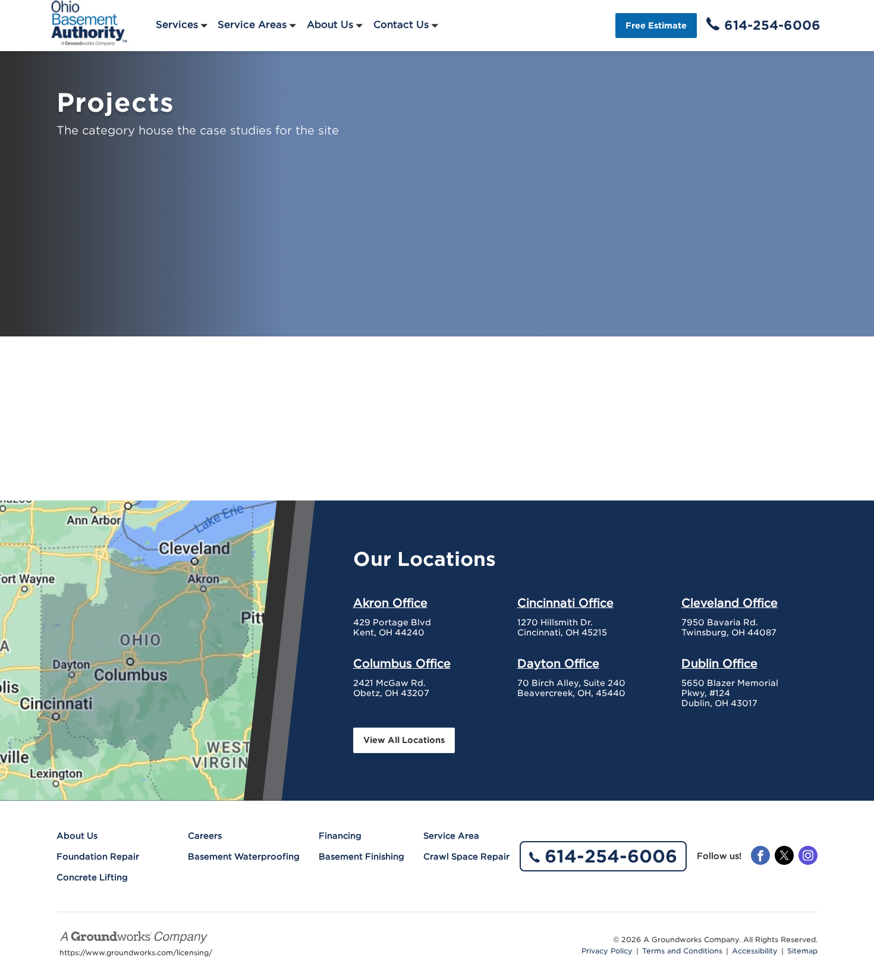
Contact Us (401, 24)
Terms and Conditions (682, 951)
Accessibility (755, 951)
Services (177, 24)
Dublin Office (719, 663)
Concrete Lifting (92, 877)
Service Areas (252, 24)
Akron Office (390, 602)
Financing (340, 836)
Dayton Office (558, 663)
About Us (330, 24)
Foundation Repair (97, 856)
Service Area (451, 836)
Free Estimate (656, 25)
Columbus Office (402, 663)
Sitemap (802, 951)
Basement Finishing (361, 856)
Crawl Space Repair (466, 856)
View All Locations (404, 740)
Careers (205, 836)
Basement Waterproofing (244, 856)
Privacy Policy (607, 951)
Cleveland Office (729, 602)
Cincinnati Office (565, 602)
